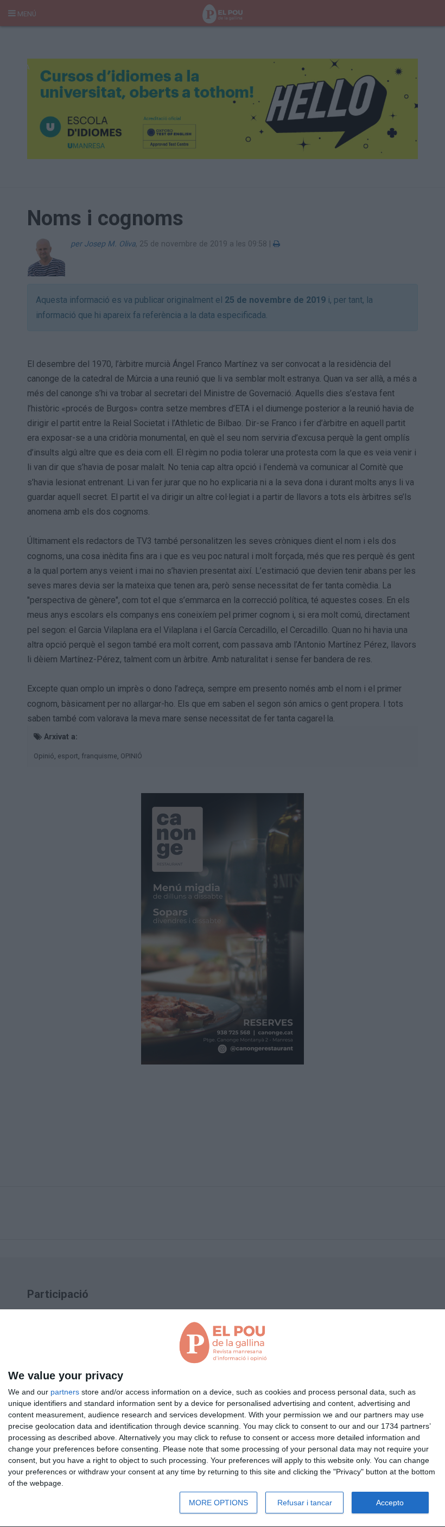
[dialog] (222, 1418)
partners (64, 1392)
